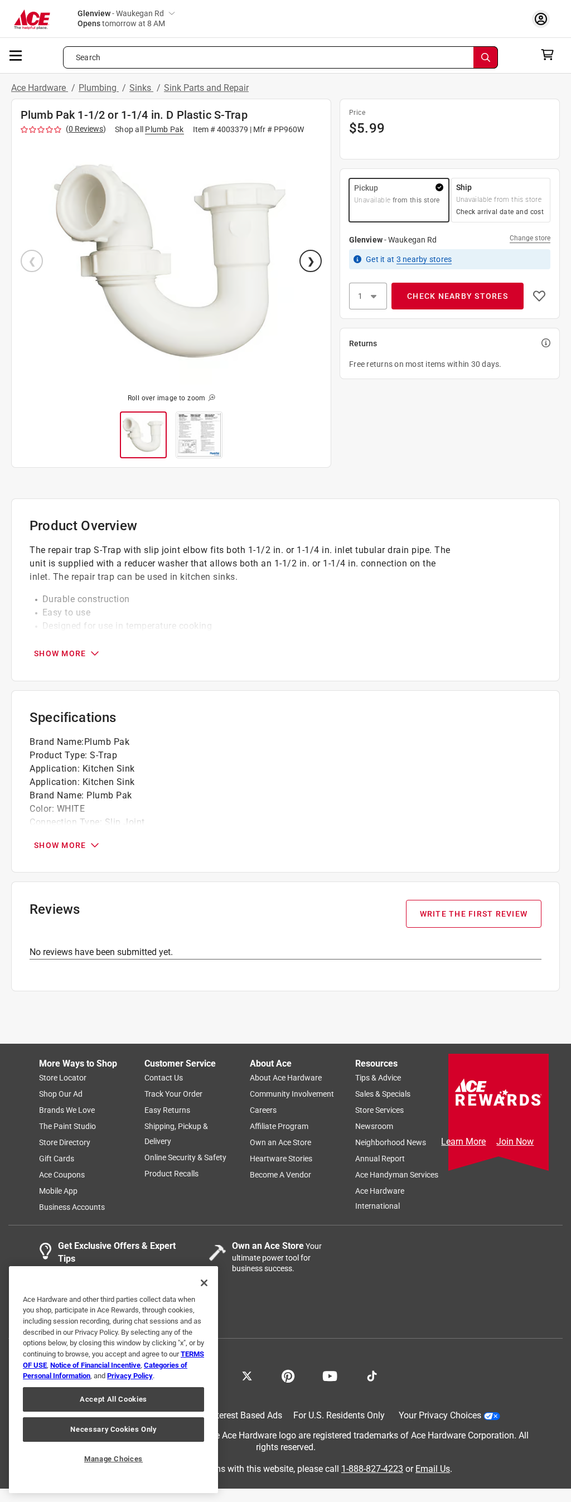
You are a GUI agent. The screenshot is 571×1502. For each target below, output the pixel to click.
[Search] (485, 57)
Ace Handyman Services (396, 1175)
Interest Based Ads (245, 1416)
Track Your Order (173, 1094)
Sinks (141, 88)
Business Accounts (72, 1207)
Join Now (515, 1141)
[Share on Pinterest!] (288, 1375)
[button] (171, 262)
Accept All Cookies (113, 1399)
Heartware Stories (281, 1159)
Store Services (379, 1110)
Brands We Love (67, 1110)
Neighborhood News (390, 1142)
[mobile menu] (16, 55)
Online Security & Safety (185, 1158)
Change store (530, 238)
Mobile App (58, 1191)
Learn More (463, 1141)
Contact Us (163, 1078)
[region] (113, 1379)
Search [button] (88, 57)
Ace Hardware (39, 88)
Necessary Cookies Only (113, 1429)
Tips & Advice (378, 1078)
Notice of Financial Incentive (95, 1365)
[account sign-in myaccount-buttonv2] (544, 18)
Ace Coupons (62, 1175)
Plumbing (99, 88)
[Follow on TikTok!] (372, 1375)
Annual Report (380, 1159)
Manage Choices (113, 1459)
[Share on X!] (247, 1375)
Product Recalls (171, 1174)
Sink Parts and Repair (206, 88)
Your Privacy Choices (440, 1416)
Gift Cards (56, 1159)
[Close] (204, 1283)
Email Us (432, 1469)
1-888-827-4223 (372, 1469)
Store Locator (62, 1078)
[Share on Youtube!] (329, 1375)
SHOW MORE (60, 653)
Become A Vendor (280, 1175)
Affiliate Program (279, 1126)
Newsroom (374, 1126)
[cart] (551, 54)
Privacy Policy (130, 1376)
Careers (263, 1110)
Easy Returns (167, 1110)
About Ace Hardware (286, 1078)
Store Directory (64, 1142)
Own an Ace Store (280, 1142)
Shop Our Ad (61, 1094)
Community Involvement (292, 1094)
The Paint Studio (67, 1126)
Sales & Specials (382, 1094)
